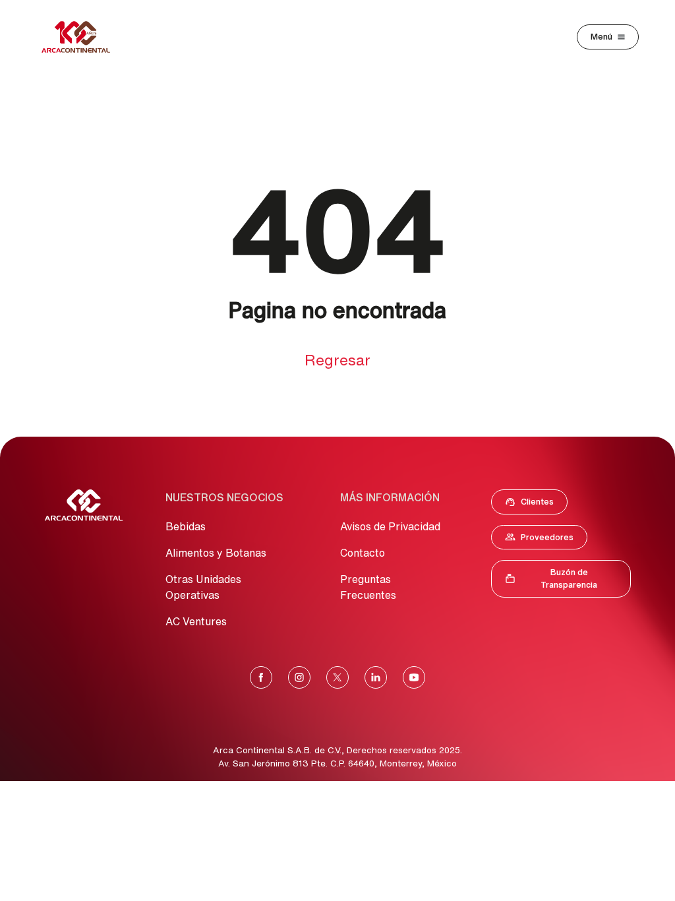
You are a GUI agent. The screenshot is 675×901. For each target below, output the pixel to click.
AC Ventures (196, 621)
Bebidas (185, 526)
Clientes (533, 504)
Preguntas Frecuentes (368, 587)
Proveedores (545, 540)
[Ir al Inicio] (83, 505)
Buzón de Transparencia (567, 578)
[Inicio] (75, 37)
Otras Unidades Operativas (203, 587)
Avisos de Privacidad (390, 526)
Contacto (362, 552)
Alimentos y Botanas (215, 552)
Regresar (337, 359)
